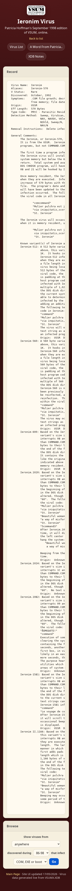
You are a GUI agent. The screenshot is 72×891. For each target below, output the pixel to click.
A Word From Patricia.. (46, 47)
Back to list (36, 38)
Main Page (13, 874)
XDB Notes (36, 56)
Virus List (16, 47)
